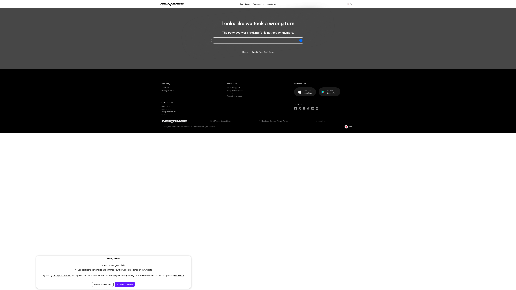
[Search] (351, 4)
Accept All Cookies (125, 284)
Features (165, 114)
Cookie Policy (321, 121)
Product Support (233, 88)
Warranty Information (235, 96)
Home (245, 52)
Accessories (258, 4)
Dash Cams (245, 4)
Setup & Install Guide (235, 91)
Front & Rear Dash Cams (263, 52)
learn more (179, 275)
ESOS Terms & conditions (220, 121)
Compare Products (169, 112)
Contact (230, 93)
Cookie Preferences (102, 284)
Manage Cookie (168, 91)
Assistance (271, 4)
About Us (165, 88)
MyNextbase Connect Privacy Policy (273, 121)
